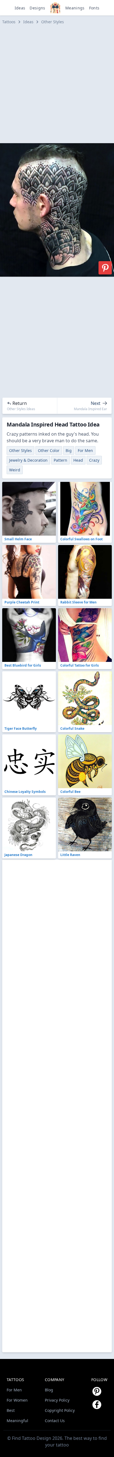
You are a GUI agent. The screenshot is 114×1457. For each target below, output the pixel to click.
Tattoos (8, 21)
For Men (85, 450)
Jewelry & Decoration (28, 460)
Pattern (60, 460)
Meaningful (17, 1420)
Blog (49, 1389)
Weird (14, 469)
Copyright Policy (60, 1410)
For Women (17, 1400)
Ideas (20, 8)
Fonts (94, 8)
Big (69, 450)
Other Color (48, 450)
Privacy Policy (57, 1400)
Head (78, 460)
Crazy (94, 460)
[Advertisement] (57, 84)
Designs (37, 8)
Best (11, 1410)
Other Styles (52, 21)
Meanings (75, 8)
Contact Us (55, 1420)
